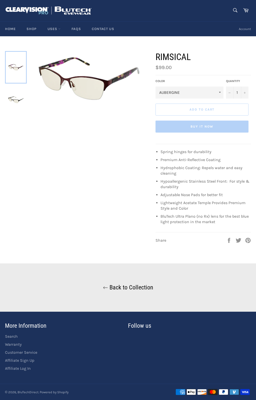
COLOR (160, 81)
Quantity (233, 81)
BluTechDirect (28, 392)
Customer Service (21, 352)
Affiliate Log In (18, 368)
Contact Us (103, 29)
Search (11, 336)
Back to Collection (130, 287)
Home (10, 29)
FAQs (76, 29)
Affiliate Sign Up (19, 360)
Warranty (13, 344)
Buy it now (202, 126)
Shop (31, 29)
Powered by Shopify (54, 392)
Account (245, 29)
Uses (53, 29)
